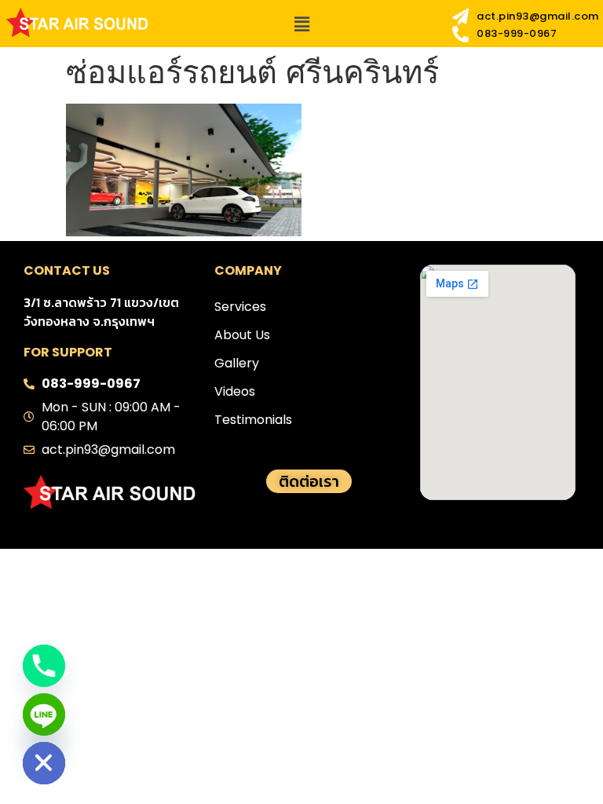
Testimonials (253, 420)
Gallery (236, 363)
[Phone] (44, 666)
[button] (301, 23)
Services (240, 307)
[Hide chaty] (44, 763)
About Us (242, 335)
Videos (234, 391)
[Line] (44, 714)
